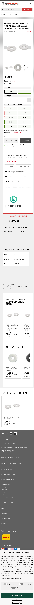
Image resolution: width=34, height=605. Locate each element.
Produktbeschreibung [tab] (18, 216)
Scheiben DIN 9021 (12, 14)
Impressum (4, 492)
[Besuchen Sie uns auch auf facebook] (11, 433)
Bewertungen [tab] (14, 221)
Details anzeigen (17, 603)
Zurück (3, 14)
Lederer (29, 31)
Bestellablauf (4, 506)
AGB (2, 494)
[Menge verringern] (6, 140)
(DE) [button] (13, 147)
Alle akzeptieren (17, 595)
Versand (13, 81)
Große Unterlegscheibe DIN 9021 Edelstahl (11, 418)
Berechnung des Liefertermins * (9, 474)
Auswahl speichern (17, 600)
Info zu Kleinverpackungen (8, 511)
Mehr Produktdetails (12, 161)
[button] (13, 315)
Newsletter (4, 526)
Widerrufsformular (5, 484)
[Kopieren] (15, 31)
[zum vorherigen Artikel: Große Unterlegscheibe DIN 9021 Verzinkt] (27, 14)
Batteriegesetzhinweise (7, 497)
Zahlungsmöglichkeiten (7, 487)
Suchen (27, 10)
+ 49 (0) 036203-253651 (9, 443)
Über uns (3, 523)
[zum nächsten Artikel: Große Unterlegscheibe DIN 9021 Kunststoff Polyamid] (31, 14)
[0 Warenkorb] (26, 4)
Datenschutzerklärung (7, 469)
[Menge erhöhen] (16, 140)
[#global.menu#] (31, 4)
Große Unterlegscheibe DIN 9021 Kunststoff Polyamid (12, 368)
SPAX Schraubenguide (6, 518)
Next (29, 47)
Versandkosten (5, 489)
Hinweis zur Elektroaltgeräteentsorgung (11, 472)
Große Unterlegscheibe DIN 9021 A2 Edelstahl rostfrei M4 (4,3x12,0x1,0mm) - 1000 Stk (12, 327)
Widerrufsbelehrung (6, 482)
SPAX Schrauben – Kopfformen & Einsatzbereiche (13, 516)
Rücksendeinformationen (7, 479)
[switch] (5, 584)
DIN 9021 (16, 264)
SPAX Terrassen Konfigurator (8, 521)
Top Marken (4, 513)
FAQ (2, 508)
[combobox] (17, 100)
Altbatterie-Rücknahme (7, 467)
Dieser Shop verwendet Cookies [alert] (17, 552)
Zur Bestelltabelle (16, 132)
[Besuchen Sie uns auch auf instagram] (15, 433)
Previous (5, 47)
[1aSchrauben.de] (10, 4)
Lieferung (3, 477)
